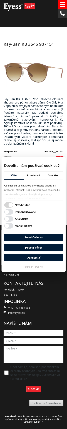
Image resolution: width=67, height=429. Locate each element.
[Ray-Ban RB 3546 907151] (33, 73)
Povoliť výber (33, 247)
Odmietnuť (33, 257)
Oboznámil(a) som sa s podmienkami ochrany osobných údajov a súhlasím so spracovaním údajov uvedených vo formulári (35, 373)
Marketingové (23, 225)
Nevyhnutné (22, 204)
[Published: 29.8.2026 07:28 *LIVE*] (19, 416)
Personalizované (25, 211)
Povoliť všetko (33, 237)
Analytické (21, 218)
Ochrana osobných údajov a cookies (43, 419)
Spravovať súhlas (32, 422)
